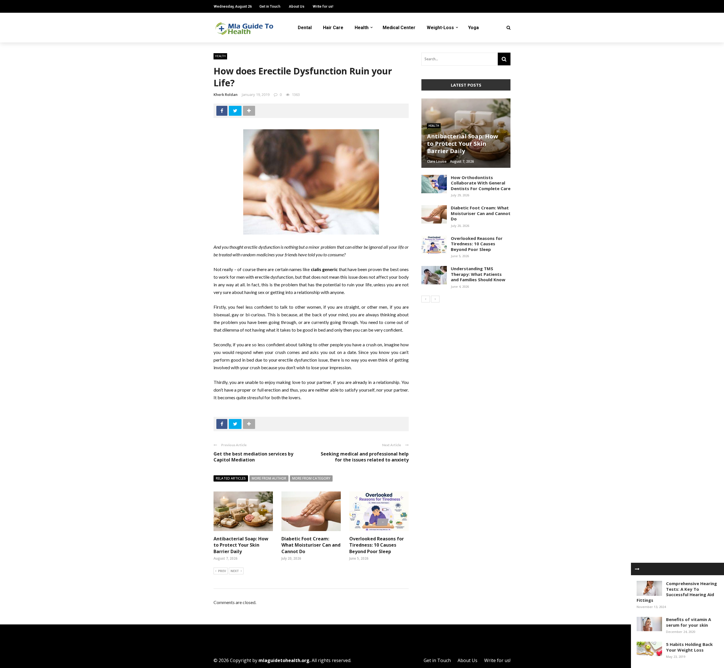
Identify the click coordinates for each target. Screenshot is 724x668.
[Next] (435, 299)
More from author (269, 478)
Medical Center (399, 27)
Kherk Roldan (226, 94)
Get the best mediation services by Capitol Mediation (253, 457)
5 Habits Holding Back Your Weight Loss (689, 647)
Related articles (231, 478)
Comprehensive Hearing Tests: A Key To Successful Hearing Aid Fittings (677, 592)
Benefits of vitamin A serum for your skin (688, 622)
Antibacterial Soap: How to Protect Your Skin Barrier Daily (241, 545)
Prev (222, 571)
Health (362, 27)
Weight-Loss (440, 27)
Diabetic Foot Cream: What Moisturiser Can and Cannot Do (311, 545)
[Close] (637, 569)
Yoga (473, 27)
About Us (296, 6)
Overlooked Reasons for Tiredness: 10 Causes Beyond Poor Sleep (376, 545)
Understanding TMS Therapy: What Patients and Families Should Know (478, 274)
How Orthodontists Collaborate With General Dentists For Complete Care (480, 183)
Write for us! (323, 6)
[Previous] (425, 299)
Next (234, 571)
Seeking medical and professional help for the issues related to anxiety (365, 457)
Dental (305, 27)
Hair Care (333, 27)
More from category (311, 478)
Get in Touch (269, 6)
